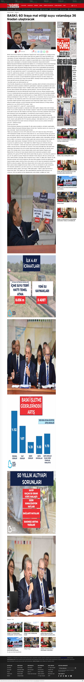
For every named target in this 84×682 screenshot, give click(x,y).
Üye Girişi (9, 667)
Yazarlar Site (50, 669)
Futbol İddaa (19, 667)
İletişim (8, 675)
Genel (40, 5)
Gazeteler (30, 5)
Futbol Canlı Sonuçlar (32, 673)
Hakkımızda (9, 673)
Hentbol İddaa (20, 671)
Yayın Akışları (45, 9)
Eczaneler (64, 9)
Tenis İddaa (50, 671)
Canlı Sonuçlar (30, 669)
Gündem (36, 5)
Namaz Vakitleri (55, 9)
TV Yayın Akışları (41, 675)
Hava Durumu (27, 9)
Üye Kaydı (9, 669)
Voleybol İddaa (20, 675)
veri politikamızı (36, 680)
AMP (49, 675)
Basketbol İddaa (20, 669)
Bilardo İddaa (20, 673)
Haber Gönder (58, 5)
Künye (8, 671)
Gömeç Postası (10, 12)
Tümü (64, 5)
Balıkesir (23, 5)
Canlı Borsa (36, 9)
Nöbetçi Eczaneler (48, 5)
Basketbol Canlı (51, 673)
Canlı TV (18, 9)
